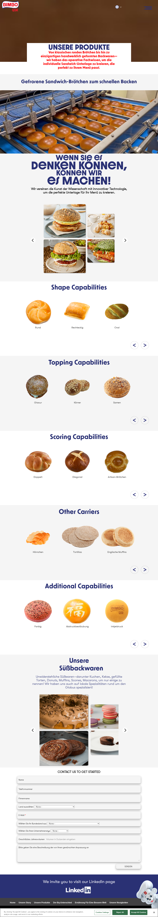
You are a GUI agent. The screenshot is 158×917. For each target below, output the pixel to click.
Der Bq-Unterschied (62, 903)
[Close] (154, 912)
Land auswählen (26, 807)
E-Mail (21, 815)
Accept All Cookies (138, 912)
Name (21, 780)
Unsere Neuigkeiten (118, 903)
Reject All (120, 912)
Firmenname (24, 798)
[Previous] (33, 240)
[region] (79, 912)
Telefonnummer (25, 789)
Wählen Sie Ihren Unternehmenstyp (34, 831)
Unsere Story (25, 903)
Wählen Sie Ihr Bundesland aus (32, 823)
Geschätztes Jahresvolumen (32, 839)
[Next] (125, 240)
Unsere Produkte (42, 903)
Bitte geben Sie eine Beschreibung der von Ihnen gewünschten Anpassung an (54, 847)
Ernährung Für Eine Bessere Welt (90, 903)
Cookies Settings (102, 912)
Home (12, 903)
